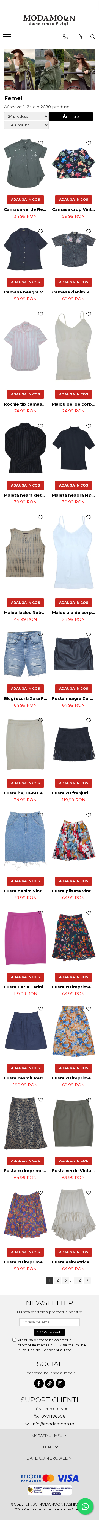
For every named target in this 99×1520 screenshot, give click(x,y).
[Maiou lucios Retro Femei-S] (25, 552)
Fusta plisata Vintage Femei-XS (74, 890)
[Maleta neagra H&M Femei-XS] (74, 448)
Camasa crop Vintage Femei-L (74, 209)
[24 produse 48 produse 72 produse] (26, 116)
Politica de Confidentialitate (46, 1350)
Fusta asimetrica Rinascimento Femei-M (74, 1262)
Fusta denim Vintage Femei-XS (26, 890)
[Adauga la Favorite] (40, 143)
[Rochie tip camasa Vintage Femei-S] (25, 346)
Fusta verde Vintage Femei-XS (74, 1170)
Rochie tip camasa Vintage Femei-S (26, 404)
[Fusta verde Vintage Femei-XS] (74, 1123)
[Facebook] (39, 1383)
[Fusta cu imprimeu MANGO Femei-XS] (74, 1030)
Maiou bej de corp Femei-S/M (74, 404)
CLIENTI (47, 1447)
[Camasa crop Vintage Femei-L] (74, 163)
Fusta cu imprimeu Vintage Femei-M (74, 986)
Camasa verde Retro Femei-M (26, 209)
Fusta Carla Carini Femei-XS (26, 986)
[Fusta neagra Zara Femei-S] (74, 654)
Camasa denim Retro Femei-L (74, 292)
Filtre (73, 116)
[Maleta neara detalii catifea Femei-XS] (25, 448)
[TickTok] (49, 1383)
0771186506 (52, 1416)
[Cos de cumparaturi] (80, 36)
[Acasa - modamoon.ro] (49, 21)
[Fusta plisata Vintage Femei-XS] (74, 840)
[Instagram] (60, 1383)
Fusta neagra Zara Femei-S (74, 698)
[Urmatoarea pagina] (87, 1280)
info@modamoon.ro (52, 1423)
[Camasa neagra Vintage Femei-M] (25, 249)
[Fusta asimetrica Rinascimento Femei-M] (74, 1214)
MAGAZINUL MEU (47, 1435)
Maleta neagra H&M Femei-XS (74, 495)
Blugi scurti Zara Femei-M (26, 698)
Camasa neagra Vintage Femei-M (26, 292)
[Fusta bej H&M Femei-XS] (25, 744)
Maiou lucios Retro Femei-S (26, 612)
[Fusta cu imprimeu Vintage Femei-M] (74, 937)
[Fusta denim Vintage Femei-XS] (25, 840)
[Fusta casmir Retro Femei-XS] (25, 1030)
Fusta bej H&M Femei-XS (26, 793)
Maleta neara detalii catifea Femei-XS (26, 495)
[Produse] (7, 38)
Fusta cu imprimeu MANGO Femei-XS (74, 1078)
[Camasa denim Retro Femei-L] (74, 248)
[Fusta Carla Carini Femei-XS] (25, 937)
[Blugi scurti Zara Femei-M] (25, 654)
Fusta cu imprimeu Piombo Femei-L (26, 1262)
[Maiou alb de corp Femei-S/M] (74, 552)
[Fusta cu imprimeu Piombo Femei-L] (25, 1215)
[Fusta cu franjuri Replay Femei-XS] (74, 744)
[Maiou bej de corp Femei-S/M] (74, 346)
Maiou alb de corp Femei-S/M (74, 612)
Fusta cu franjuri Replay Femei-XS (74, 793)
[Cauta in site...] (93, 36)
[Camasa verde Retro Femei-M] (25, 164)
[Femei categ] (49, 69)
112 (78, 1280)
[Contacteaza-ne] (65, 36)
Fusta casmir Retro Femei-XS (26, 1078)
